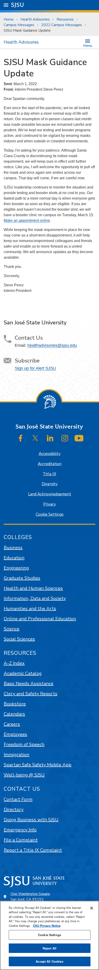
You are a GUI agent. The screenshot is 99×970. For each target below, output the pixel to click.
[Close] (92, 908)
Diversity (50, 484)
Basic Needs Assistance (28, 683)
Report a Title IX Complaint (33, 850)
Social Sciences (19, 639)
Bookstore (15, 704)
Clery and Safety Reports (30, 694)
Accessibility (50, 453)
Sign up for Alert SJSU (35, 368)
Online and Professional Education (40, 619)
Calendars (14, 714)
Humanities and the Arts (30, 608)
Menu (87, 45)
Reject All (49, 948)
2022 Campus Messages (61, 24)
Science (11, 629)
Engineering (16, 568)
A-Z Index (14, 663)
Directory (13, 809)
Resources (65, 19)
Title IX (49, 474)
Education (14, 558)
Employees (15, 734)
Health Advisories (35, 19)
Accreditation (49, 464)
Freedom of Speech (24, 744)
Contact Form (18, 799)
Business (13, 548)
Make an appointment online (27, 220)
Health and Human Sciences (33, 588)
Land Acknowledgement (49, 494)
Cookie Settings (50, 514)
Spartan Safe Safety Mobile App (37, 765)
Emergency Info (20, 830)
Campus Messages (19, 24)
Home (9, 19)
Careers (12, 724)
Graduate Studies (22, 578)
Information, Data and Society (35, 598)
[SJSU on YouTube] (79, 438)
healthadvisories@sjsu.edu (52, 345)
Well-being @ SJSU (24, 775)
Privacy (49, 504)
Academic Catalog (23, 673)
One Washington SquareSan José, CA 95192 (30, 896)
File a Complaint (21, 840)
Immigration (16, 754)
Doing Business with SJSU (31, 820)
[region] (49, 935)
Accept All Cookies (49, 961)
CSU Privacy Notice (47, 925)
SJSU (17, 5)
